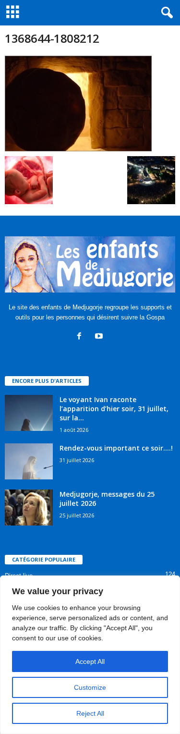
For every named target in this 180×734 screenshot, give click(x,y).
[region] (90, 654)
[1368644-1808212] (90, 103)
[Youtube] (100, 337)
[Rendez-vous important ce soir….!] (29, 461)
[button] (165, 13)
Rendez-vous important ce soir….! (116, 448)
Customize (90, 687)
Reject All (90, 713)
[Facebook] (81, 337)
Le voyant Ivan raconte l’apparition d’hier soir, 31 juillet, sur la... (114, 408)
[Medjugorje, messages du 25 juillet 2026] (29, 507)
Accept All (90, 661)
